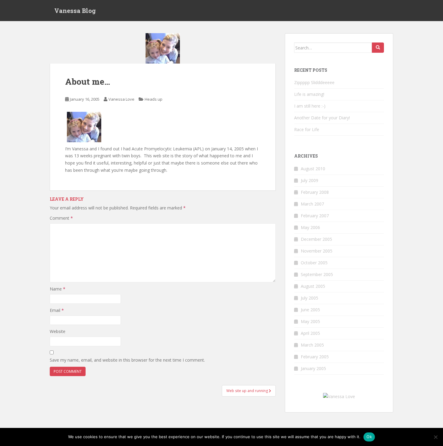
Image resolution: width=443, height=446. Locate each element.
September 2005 (317, 274)
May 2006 (310, 227)
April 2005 (310, 333)
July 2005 (309, 298)
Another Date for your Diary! (322, 118)
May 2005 (310, 321)
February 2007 (315, 215)
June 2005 (310, 310)
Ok (369, 436)
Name (57, 289)
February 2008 (315, 192)
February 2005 (315, 357)
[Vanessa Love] (339, 396)
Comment (61, 218)
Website (57, 331)
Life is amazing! (309, 94)
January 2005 (313, 368)
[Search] (378, 47)
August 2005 (313, 286)
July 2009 (309, 180)
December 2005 (316, 239)
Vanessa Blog (75, 10)
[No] (435, 437)
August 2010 (313, 168)
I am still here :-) (309, 106)
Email (57, 310)
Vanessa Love (121, 99)
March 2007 (312, 204)
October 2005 (314, 262)
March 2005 (312, 345)
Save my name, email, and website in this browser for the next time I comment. (127, 360)
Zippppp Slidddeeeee (314, 82)
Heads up (153, 99)
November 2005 (316, 251)
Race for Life (306, 129)
